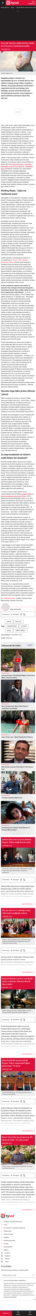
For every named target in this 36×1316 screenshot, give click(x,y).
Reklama (6, 1250)
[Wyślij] (33, 1275)
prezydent (24, 626)
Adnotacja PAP (8, 1247)
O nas (5, 1225)
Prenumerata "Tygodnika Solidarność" (15, 1228)
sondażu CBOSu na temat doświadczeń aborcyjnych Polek (17, 495)
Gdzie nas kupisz (8, 1234)
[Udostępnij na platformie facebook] (21, 614)
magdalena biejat (12, 626)
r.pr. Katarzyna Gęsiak (8, 598)
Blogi (12, 7)
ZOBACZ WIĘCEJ (20, 630)
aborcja (9, 622)
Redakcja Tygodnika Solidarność (13, 1222)
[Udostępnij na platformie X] (24, 614)
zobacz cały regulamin (10, 1297)
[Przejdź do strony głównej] (12, 3)
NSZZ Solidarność (31, 3)
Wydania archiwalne (9, 1241)
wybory (9, 630)
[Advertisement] (18, 25)
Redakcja (6, 1237)
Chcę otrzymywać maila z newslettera (15, 1280)
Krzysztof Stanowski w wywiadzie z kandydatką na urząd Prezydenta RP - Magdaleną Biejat (17, 166)
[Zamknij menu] (3, 3)
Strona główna (5, 7)
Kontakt (6, 1244)
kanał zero (18, 622)
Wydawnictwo (8, 1231)
